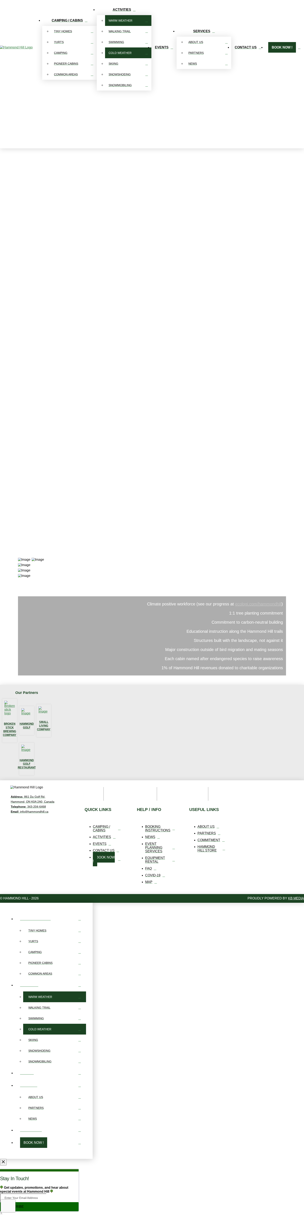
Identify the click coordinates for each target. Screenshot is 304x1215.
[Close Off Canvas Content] (3, 1162)
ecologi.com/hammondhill (258, 604)
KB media (296, 898)
